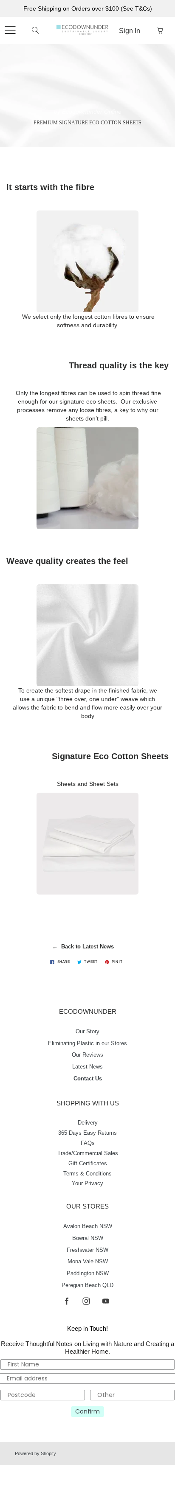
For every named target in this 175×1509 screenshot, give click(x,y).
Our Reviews (87, 1055)
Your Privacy (87, 1183)
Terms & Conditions (87, 1174)
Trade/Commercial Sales (87, 1153)
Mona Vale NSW (88, 1262)
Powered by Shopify (35, 1453)
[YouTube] (105, 1301)
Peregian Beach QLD (87, 1285)
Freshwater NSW (87, 1250)
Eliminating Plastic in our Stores (87, 1043)
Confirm (87, 1411)
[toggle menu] (10, 30)
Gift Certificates (87, 1164)
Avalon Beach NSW (87, 1226)
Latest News (87, 1067)
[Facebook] (66, 1301)
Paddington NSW (88, 1273)
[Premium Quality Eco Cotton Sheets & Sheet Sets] (87, 844)
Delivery (88, 1123)
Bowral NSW (87, 1238)
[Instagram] (86, 1301)
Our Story (87, 1032)
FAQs (88, 1143)
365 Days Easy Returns (87, 1133)
